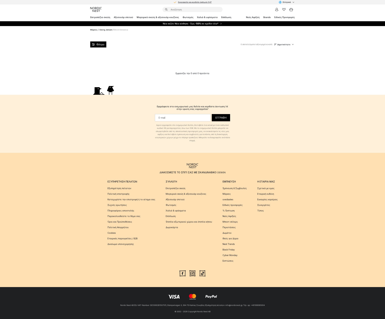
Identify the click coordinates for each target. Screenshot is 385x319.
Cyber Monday (230, 255)
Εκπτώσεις (228, 260)
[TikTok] (202, 273)
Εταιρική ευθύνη (265, 194)
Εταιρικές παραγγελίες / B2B (123, 238)
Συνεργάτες (263, 205)
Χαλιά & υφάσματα (207, 17)
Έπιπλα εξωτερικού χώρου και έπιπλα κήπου (189, 221)
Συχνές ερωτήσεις (117, 205)
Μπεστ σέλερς (230, 221)
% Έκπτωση (229, 210)
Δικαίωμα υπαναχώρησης (121, 244)
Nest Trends (229, 244)
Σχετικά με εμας (265, 188)
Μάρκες (93, 30)
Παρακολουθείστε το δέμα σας (124, 216)
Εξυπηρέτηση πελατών (119, 188)
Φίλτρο (100, 44)
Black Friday (229, 249)
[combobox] (287, 2)
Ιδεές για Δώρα (230, 238)
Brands (267, 17)
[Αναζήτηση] (166, 9)
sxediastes (228, 199)
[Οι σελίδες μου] (276, 9)
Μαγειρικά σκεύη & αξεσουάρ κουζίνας (158, 17)
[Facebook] (183, 273)
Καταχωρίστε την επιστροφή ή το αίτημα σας (131, 199)
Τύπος (260, 210)
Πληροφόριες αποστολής (121, 210)
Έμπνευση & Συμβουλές (235, 188)
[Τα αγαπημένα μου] (284, 9)
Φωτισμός (188, 17)
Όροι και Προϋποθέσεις (120, 221)
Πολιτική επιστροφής (118, 194)
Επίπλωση (226, 17)
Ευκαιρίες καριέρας (267, 199)
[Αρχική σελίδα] (96, 9)
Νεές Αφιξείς (253, 17)
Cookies (112, 233)
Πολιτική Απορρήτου (118, 227)
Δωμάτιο (227, 233)
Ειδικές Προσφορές (284, 17)
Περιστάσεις (229, 227)
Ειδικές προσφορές (233, 205)
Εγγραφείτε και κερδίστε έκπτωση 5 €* (195, 2)
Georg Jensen (105, 30)
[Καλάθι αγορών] (291, 9)
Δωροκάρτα (172, 227)
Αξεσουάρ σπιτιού (123, 17)
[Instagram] (192, 273)
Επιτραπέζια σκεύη (100, 17)
